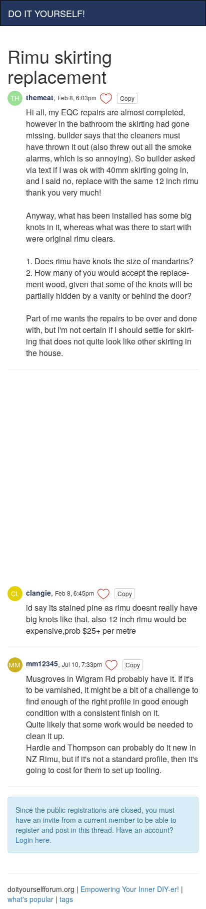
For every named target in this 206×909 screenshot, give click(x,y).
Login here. (34, 840)
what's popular (31, 899)
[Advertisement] (103, 483)
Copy (127, 98)
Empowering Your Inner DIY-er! (129, 889)
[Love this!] (106, 98)
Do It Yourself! (46, 13)
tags (66, 899)
